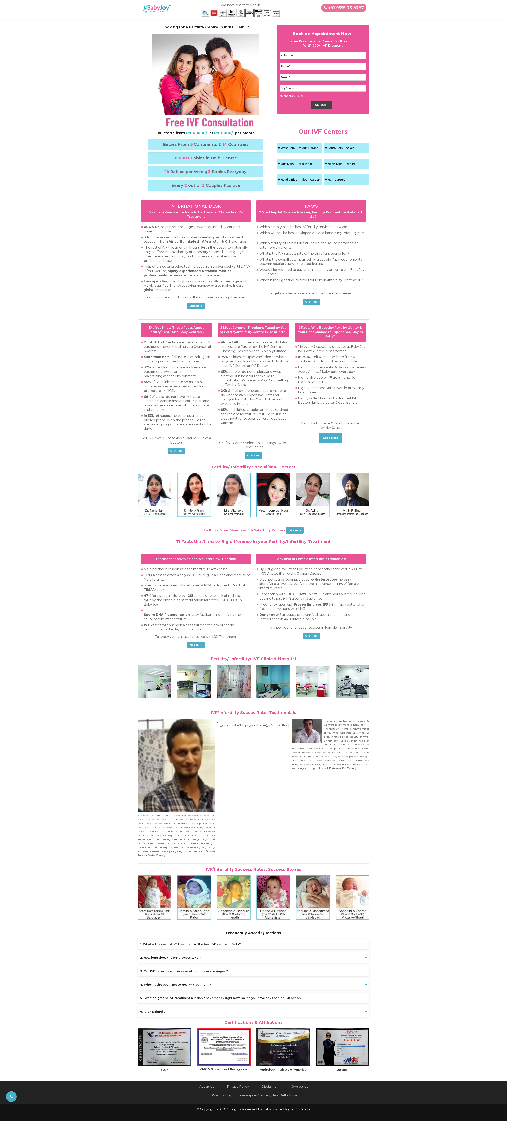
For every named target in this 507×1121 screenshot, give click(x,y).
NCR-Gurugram (338, 179)
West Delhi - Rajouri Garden (300, 148)
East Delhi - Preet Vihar (296, 164)
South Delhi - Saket (341, 148)
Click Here (196, 305)
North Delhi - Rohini (341, 164)
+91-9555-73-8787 (345, 7)
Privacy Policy (238, 1086)
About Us (206, 1086)
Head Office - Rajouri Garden (300, 179)
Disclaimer (270, 1086)
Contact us (299, 1086)
